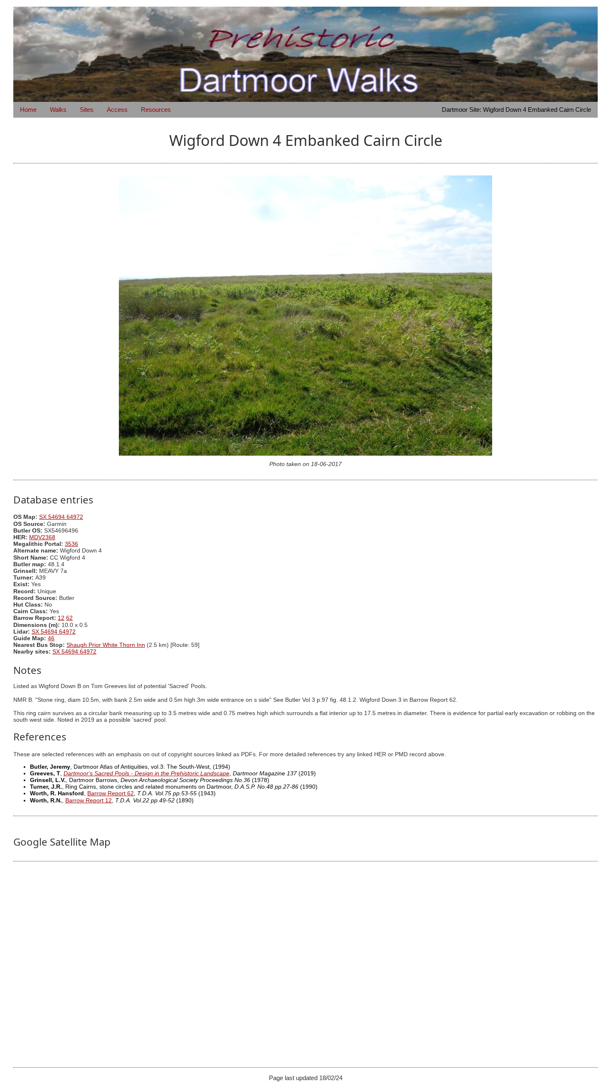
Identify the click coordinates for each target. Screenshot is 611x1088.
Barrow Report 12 (88, 800)
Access (117, 109)
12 (61, 618)
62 (69, 618)
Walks (58, 109)
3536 (71, 544)
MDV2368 (42, 537)
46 (51, 638)
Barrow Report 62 (110, 793)
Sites (87, 109)
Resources (156, 109)
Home (28, 109)
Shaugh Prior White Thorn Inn (106, 645)
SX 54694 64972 (61, 517)
